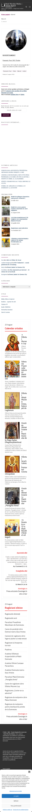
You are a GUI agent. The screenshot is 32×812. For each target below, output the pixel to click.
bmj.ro (3, 267)
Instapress (4, 274)
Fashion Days (15, 94)
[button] (29, 772)
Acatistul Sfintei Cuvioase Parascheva (14, 664)
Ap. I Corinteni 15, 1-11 (20, 566)
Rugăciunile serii (11, 618)
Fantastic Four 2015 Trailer (11, 60)
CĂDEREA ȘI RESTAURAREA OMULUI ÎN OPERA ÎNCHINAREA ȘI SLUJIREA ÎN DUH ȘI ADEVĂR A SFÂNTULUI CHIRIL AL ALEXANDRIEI (15, 177)
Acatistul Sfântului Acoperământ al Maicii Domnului (13, 656)
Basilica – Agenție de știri (8, 302)
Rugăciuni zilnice (14, 607)
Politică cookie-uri (7, 809)
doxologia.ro (22, 588)
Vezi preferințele (16, 806)
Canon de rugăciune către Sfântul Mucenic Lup (14, 685)
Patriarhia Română (6, 310)
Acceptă (16, 796)
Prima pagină (5, 14)
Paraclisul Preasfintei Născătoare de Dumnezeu (14, 623)
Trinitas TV (4, 304)
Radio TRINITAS (5, 307)
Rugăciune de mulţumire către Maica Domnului (16, 698)
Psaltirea (8, 649)
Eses (2, 260)
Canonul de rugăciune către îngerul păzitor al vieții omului (16, 637)
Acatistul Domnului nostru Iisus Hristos (14, 671)
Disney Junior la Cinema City (16, 267)
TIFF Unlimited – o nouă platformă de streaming (15, 263)
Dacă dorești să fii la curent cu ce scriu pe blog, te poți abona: (15, 106)
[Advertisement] (16, 144)
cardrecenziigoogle (6, 263)
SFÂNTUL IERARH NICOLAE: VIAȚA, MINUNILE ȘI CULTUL (15, 182)
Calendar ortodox (14, 328)
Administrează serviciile (15, 791)
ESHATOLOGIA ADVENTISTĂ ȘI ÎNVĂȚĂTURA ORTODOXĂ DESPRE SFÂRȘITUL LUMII (14, 171)
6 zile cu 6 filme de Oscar (13, 260)
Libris (22, 94)
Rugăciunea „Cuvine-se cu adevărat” (14, 691)
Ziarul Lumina (5, 312)
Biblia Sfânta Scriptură (7, 299)
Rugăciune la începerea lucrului (13, 644)
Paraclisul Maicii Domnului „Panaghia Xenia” (14, 678)
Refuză (16, 801)
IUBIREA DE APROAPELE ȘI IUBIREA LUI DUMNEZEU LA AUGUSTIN (13, 187)
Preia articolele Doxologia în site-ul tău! (16, 592)
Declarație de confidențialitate (20, 809)
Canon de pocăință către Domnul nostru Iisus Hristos (15, 630)
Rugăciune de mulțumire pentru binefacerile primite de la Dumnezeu (15, 707)
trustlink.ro (4, 270)
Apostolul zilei (22, 553)
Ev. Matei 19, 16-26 (21, 584)
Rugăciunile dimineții (12, 614)
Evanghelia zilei (21, 571)
